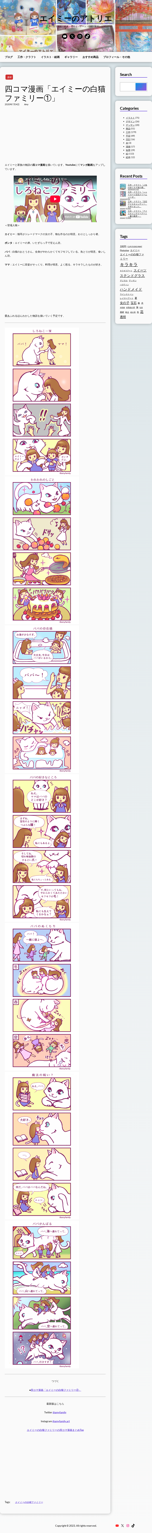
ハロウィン (124, 285)
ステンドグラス (132, 275)
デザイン (130, 121)
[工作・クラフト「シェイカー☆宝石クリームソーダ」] (123, 194)
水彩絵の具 (130, 307)
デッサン (130, 125)
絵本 (128, 157)
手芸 (128, 135)
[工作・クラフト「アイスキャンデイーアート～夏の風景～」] (123, 213)
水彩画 (122, 307)
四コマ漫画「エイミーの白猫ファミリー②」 (56, 1389)
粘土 (127, 312)
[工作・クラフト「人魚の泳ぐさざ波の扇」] (123, 187)
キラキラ (129, 264)
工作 (128, 132)
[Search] (141, 87)
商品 (128, 128)
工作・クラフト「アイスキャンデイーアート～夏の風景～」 (137, 213)
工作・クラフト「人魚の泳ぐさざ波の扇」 (137, 186)
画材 (122, 312)
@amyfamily (59, 1412)
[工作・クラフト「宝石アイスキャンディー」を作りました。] (123, 203)
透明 (123, 316)
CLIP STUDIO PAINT (135, 246)
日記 (128, 139)
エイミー (135, 250)
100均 (123, 246)
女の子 (124, 302)
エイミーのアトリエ (76, 18)
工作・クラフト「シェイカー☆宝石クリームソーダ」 (137, 194)
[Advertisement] (55, 137)
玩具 (141, 307)
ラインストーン (126, 294)
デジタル (124, 280)
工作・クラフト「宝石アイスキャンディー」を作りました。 (137, 204)
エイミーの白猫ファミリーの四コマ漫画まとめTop (55, 1430)
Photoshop (124, 250)
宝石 (134, 302)
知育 (128, 150)
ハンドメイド (131, 289)
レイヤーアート (126, 298)
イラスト (130, 117)
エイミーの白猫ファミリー (29, 1502)
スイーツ (140, 270)
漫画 (9, 77)
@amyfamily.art (61, 1421)
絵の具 (133, 312)
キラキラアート (126, 271)
